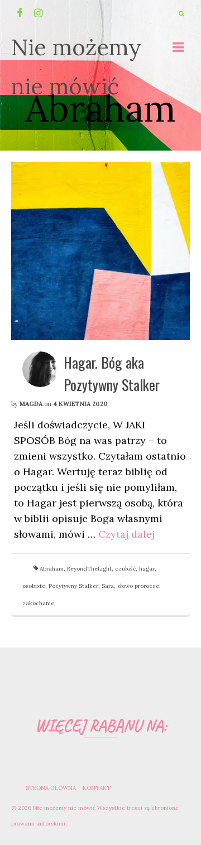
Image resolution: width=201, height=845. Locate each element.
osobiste (33, 586)
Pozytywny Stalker (73, 586)
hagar (147, 568)
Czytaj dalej (126, 534)
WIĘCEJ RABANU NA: (100, 725)
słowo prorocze (138, 586)
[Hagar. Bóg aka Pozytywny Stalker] (100, 251)
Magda (31, 404)
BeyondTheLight (89, 568)
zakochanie (38, 603)
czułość (125, 568)
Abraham (52, 568)
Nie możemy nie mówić (76, 66)
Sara (108, 586)
